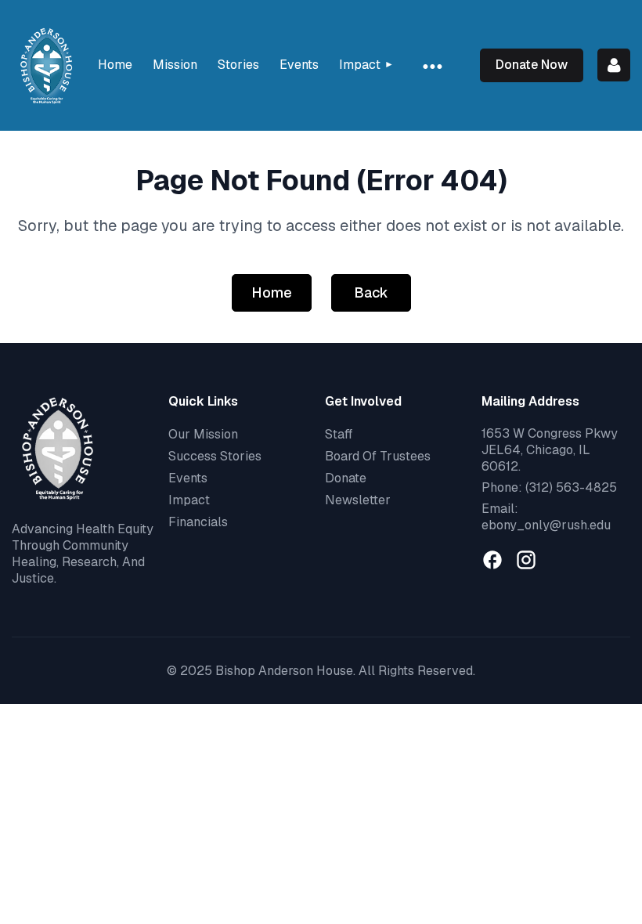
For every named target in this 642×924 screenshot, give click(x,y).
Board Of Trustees (378, 456)
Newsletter (358, 500)
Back (371, 292)
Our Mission (203, 434)
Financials (198, 522)
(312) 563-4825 (571, 487)
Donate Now (532, 64)
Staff (338, 434)
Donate (345, 478)
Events (187, 478)
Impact (189, 500)
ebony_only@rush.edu (546, 525)
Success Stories (214, 456)
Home (271, 292)
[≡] (432, 65)
